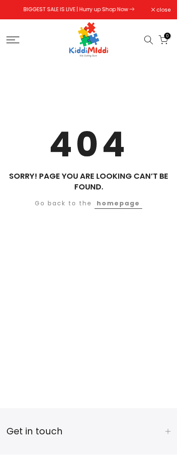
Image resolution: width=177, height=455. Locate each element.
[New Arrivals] (131, 9)
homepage (118, 203)
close (163, 9)
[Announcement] (79, 9)
